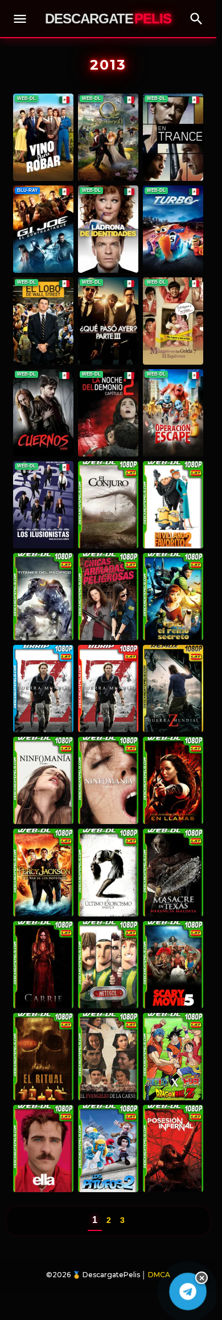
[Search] (196, 18)
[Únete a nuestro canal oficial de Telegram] (187, 1291)
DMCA (159, 1274)
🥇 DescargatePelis (106, 1274)
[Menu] (20, 18)
